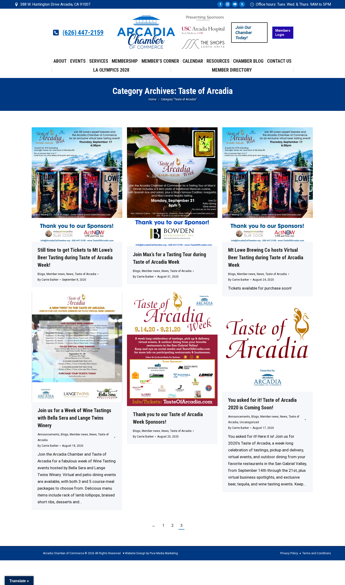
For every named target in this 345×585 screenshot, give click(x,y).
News (69, 274)
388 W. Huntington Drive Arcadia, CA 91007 (55, 4)
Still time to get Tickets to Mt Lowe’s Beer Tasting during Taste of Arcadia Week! (75, 257)
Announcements (48, 434)
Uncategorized (249, 422)
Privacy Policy (289, 553)
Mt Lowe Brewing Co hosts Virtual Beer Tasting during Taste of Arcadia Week (265, 257)
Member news (55, 274)
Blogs (41, 274)
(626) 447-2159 (83, 32)
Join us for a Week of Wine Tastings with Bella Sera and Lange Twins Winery (74, 417)
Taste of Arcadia (85, 274)
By (48, 279)
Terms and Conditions (316, 553)
